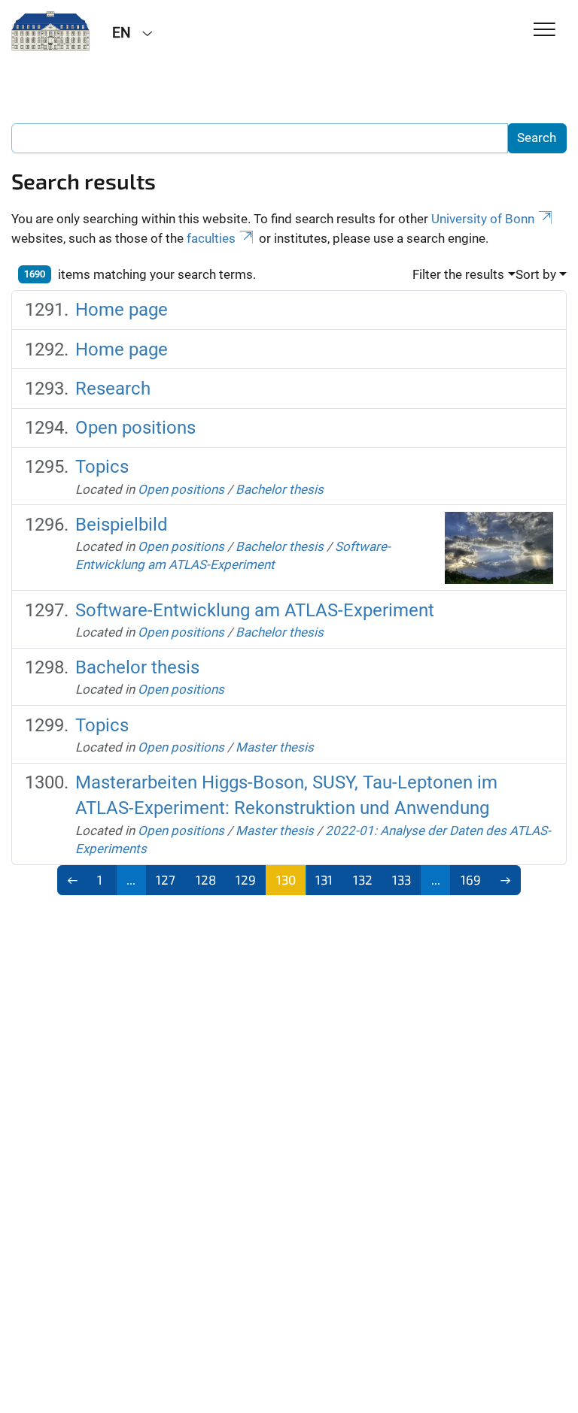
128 (206, 879)
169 (471, 879)
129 (246, 879)
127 (165, 879)
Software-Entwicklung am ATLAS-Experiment (254, 610)
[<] (72, 880)
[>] (506, 880)
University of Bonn (482, 218)
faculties (211, 238)
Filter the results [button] (458, 274)
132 (363, 879)
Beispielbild (121, 524)
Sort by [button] (536, 274)
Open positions (135, 427)
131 (324, 879)
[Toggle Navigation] (544, 30)
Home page (121, 309)
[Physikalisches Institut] (50, 31)
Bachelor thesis (280, 489)
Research (113, 388)
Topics (102, 466)
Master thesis (275, 747)
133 (401, 879)
